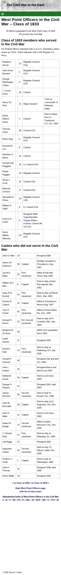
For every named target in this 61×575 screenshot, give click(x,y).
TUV (53, 500)
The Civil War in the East (25, 5)
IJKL (28, 500)
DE (14, 500)
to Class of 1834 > (40, 483)
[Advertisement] (30, 540)
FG (18, 500)
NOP (38, 500)
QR (44, 500)
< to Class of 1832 (21, 483)
